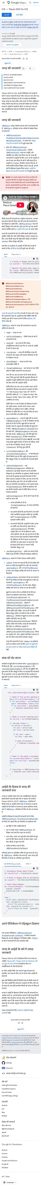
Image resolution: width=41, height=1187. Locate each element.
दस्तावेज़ (34, 51)
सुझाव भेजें (7, 63)
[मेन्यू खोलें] (3, 2)
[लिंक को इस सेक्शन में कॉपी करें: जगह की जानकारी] (23, 120)
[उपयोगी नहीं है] (27, 58)
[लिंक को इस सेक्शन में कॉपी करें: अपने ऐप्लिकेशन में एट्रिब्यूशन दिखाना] (4, 927)
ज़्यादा (27, 864)
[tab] (5, 254)
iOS (3, 9)
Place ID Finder (7, 1092)
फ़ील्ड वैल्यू (16, 248)
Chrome (4, 1153)
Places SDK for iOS (18, 9)
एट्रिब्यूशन (35, 938)
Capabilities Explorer (9, 1089)
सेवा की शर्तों (5, 1136)
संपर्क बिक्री (19, 15)
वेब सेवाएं (4, 1116)
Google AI (5, 1164)
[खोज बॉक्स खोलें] (30, 2)
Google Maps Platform (22, 51)
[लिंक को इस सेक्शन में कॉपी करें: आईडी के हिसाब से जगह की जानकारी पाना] (18, 790)
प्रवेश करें (35, 3)
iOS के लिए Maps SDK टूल (10, 1096)
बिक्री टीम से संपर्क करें (8, 1129)
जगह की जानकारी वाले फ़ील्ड (11, 313)
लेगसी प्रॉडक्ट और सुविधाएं (21, 25)
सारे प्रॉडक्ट (5, 1168)
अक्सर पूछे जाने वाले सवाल (9, 1085)
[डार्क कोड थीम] (34, 258)
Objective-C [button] (16, 254)
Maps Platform (23, 2)
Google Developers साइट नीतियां (20, 1042)
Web (3, 1112)
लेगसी (25, 54)
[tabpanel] (20, 267)
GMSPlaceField (13, 153)
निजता (8, 1177)
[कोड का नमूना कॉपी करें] (37, 258)
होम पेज (4, 51)
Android (4, 1105)
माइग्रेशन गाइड (31, 27)
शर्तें (3, 1177)
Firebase (5, 1157)
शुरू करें (6, 15)
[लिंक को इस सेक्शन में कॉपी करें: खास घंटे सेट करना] (23, 658)
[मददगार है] (23, 58)
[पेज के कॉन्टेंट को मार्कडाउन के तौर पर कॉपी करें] (30, 68)
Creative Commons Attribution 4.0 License (15, 1038)
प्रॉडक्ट (10, 51)
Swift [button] (5, 254)
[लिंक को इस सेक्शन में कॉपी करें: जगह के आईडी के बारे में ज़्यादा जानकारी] (13, 953)
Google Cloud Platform (9, 1161)
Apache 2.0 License (13, 1040)
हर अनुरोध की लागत (21, 229)
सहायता (4, 1132)
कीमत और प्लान (6, 1125)
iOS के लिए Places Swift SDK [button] (13, 864)
